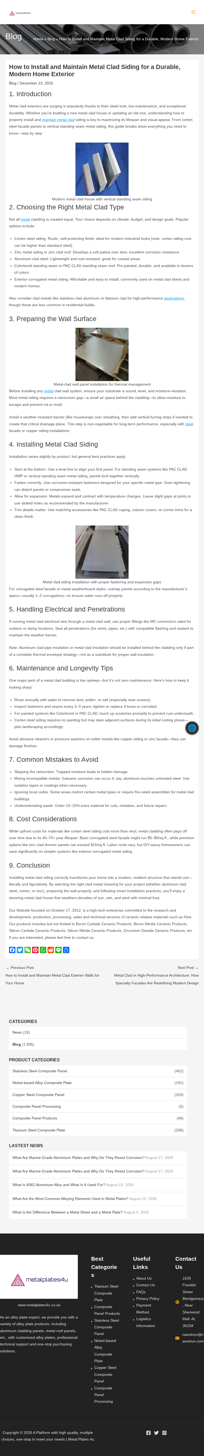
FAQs (141, 1292)
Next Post (156, 975)
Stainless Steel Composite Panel (39, 1071)
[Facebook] (148, 1432)
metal (25, 219)
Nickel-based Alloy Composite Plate (42, 1083)
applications (174, 298)
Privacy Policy (147, 1299)
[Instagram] (164, 1432)
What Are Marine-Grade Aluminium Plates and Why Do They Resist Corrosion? (78, 1158)
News (17, 1032)
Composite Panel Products (34, 1118)
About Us (144, 1278)
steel (189, 424)
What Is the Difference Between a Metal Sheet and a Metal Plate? (67, 1212)
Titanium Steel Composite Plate (38, 1130)
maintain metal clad (58, 120)
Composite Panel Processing (36, 1107)
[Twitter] (156, 1432)
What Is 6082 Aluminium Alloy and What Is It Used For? (58, 1185)
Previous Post (52, 975)
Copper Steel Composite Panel (38, 1095)
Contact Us (145, 1285)
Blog (16, 1044)
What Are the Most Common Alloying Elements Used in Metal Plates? (70, 1199)
